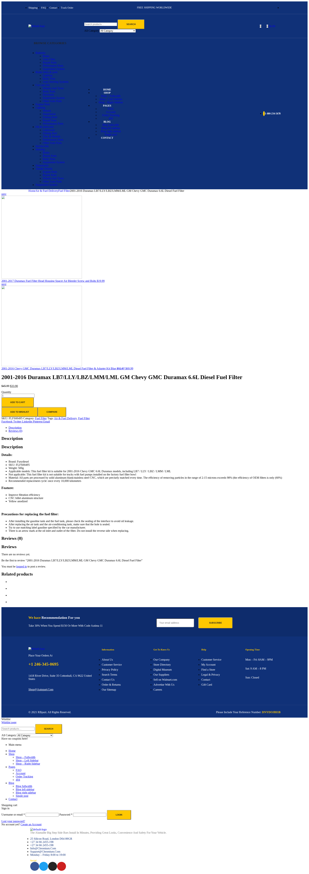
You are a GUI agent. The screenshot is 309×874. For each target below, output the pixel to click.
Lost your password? (13, 821)
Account (20, 773)
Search (131, 24)
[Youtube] (61, 866)
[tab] (158, 427)
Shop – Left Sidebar (27, 760)
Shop (11, 754)
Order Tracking (24, 776)
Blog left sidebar (25, 789)
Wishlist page (8, 722)
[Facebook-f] (34, 866)
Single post (22, 795)
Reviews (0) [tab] (12, 538)
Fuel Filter (64, 190)
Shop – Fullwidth (25, 757)
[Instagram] (52, 866)
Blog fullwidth (24, 786)
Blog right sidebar (26, 792)
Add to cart (17, 402)
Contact (13, 799)
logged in (21, 566)
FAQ (18, 770)
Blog (11, 782)
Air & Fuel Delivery (46, 190)
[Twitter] (43, 866)
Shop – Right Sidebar (28, 763)
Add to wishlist (19, 412)
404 (18, 779)
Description (15, 427)
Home (31, 190)
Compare (51, 412)
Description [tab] (12, 438)
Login (119, 815)
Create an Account (31, 824)
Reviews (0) (15, 430)
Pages (12, 766)
